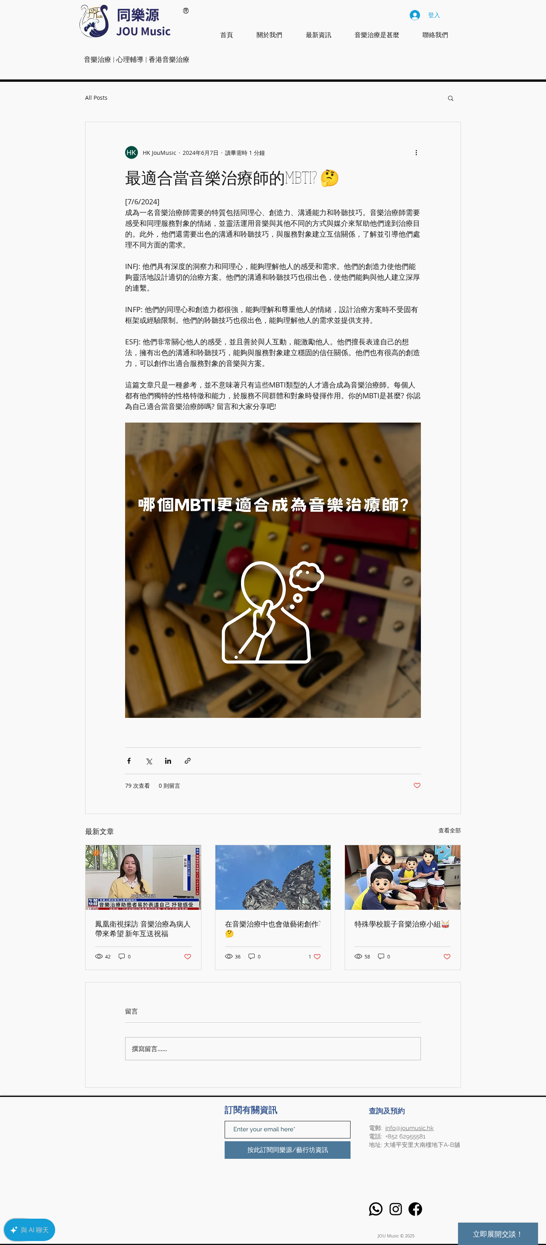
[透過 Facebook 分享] (129, 761)
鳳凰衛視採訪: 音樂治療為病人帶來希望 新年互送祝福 (143, 928)
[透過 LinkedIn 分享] (168, 761)
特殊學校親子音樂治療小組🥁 (402, 923)
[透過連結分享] (187, 761)
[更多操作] (416, 152)
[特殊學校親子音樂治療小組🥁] (402, 877)
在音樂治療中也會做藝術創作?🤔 (273, 928)
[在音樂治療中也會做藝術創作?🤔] (273, 877)
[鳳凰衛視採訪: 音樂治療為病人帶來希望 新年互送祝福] (143, 877)
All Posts (96, 97)
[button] (450, 98)
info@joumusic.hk (409, 1128)
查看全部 (449, 830)
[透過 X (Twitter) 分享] (148, 761)
